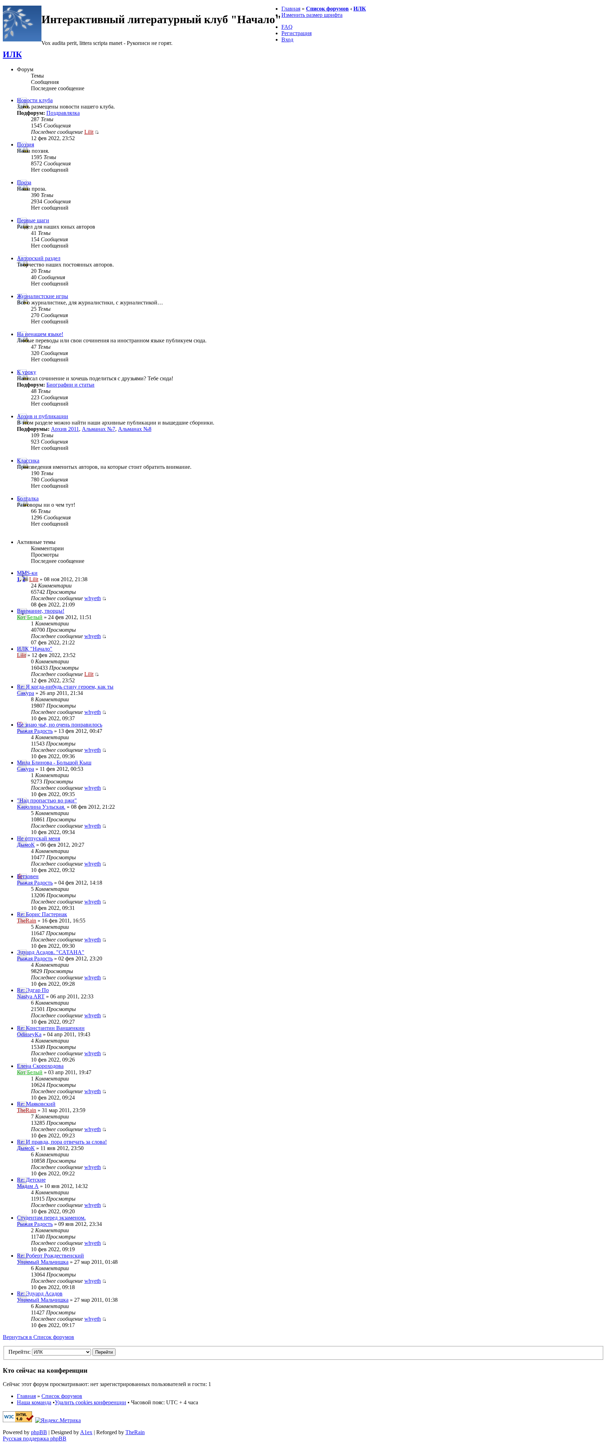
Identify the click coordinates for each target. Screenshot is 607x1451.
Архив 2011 (65, 429)
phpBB (39, 1432)
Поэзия (25, 144)
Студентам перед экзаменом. (51, 1218)
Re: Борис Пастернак (42, 914)
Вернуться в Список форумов (38, 1337)
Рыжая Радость (35, 731)
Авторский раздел (38, 258)
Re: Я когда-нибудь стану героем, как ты (65, 687)
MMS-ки (27, 573)
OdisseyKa (29, 1034)
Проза (24, 182)
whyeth (92, 598)
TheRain (26, 921)
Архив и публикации (42, 416)
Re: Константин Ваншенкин (51, 1028)
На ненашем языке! (40, 334)
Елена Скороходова (40, 1066)
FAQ (287, 27)
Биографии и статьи (70, 385)
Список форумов (327, 9)
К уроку (26, 372)
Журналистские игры (42, 296)
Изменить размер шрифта (311, 15)
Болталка (28, 498)
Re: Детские (31, 1180)
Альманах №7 (98, 429)
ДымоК (26, 845)
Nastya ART (31, 996)
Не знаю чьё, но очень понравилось (59, 725)
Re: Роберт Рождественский (50, 1256)
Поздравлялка (63, 113)
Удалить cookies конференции (90, 1402)
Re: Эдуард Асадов (40, 1293)
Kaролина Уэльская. (41, 807)
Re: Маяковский (36, 1104)
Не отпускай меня (38, 838)
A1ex (86, 1432)
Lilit (88, 132)
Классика (28, 461)
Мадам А (28, 1186)
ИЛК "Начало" (34, 649)
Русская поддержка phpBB (34, 1439)
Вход (287, 39)
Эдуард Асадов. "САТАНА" (50, 952)
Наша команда (34, 1402)
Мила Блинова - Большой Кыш (54, 763)
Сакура (25, 693)
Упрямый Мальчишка (42, 1262)
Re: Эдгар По (33, 990)
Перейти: (19, 1352)
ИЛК (359, 9)
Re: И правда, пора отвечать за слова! (62, 1142)
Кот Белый (30, 617)
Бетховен (28, 876)
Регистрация (296, 33)
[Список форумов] (22, 39)
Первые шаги (33, 220)
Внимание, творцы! (40, 611)
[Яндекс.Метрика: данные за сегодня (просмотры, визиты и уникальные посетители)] (58, 1420)
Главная (290, 9)
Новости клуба (35, 100)
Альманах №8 (134, 429)
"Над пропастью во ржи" (47, 800)
